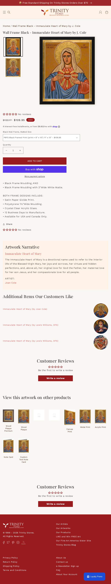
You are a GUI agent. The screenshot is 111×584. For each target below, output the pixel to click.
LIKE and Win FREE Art (68, 536)
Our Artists (62, 524)
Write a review (55, 378)
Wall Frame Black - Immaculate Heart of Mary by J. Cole (46, 26)
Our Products (63, 532)
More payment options (35, 176)
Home (6, 26)
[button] (4, 12)
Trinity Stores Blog (66, 545)
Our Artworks (63, 528)
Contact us (62, 562)
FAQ (58, 570)
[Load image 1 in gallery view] (13, 46)
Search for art (9, 11)
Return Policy (10, 562)
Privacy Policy (10, 558)
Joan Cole (10, 282)
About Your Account (66, 574)
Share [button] (9, 224)
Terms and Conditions (14, 570)
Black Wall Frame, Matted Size (17, 132)
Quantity (7, 145)
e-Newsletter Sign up (67, 566)
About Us (61, 558)
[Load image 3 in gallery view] (13, 67)
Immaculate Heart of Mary (23, 253)
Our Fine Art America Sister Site (73, 540)
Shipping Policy (11, 566)
